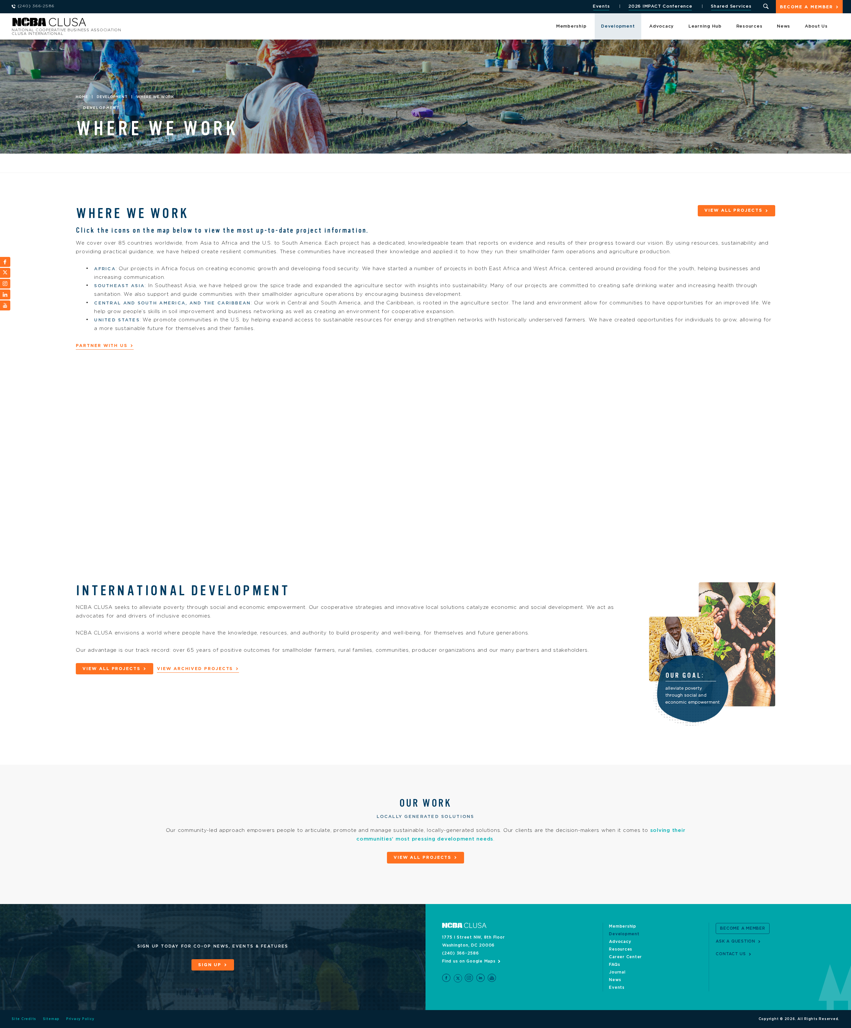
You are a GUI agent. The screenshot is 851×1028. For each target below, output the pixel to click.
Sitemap (51, 1019)
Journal (617, 972)
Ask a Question (735, 941)
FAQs (614, 965)
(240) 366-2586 (460, 953)
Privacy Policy (80, 1019)
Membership (571, 26)
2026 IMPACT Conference (660, 6)
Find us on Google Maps (469, 961)
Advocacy (661, 26)
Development (618, 26)
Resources (749, 26)
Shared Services (731, 6)
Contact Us (731, 954)
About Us (816, 26)
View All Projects (733, 210)
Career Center (625, 957)
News (783, 26)
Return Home (100, 24)
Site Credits (24, 1019)
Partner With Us (102, 346)
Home (82, 97)
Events (601, 6)
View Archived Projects (195, 669)
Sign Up (209, 965)
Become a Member (806, 7)
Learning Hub (705, 26)
